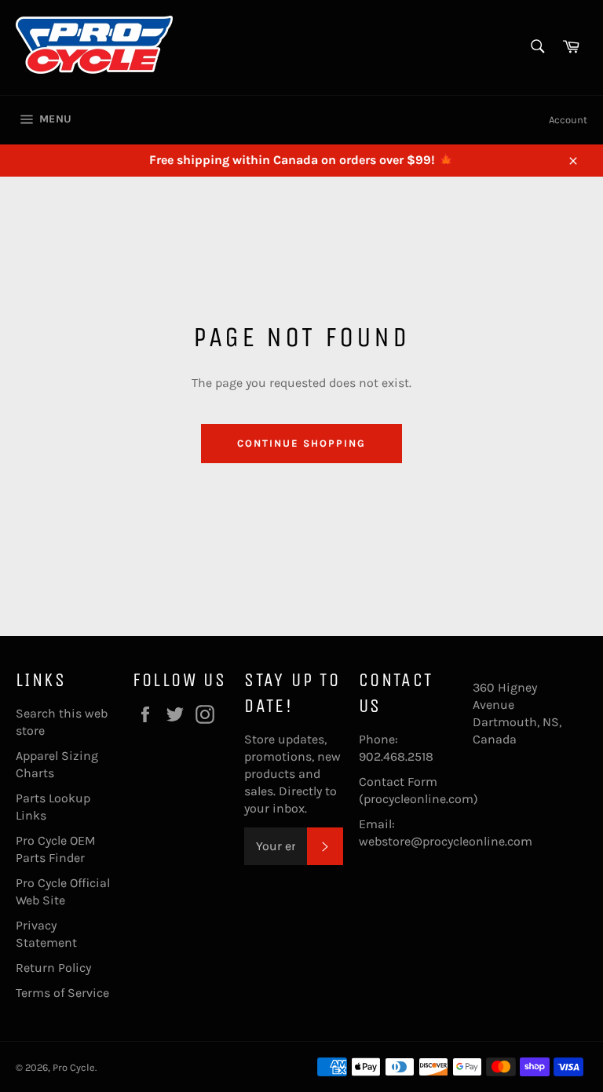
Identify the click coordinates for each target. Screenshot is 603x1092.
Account (568, 120)
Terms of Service (62, 992)
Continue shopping (301, 443)
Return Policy (53, 967)
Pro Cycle (74, 1067)
